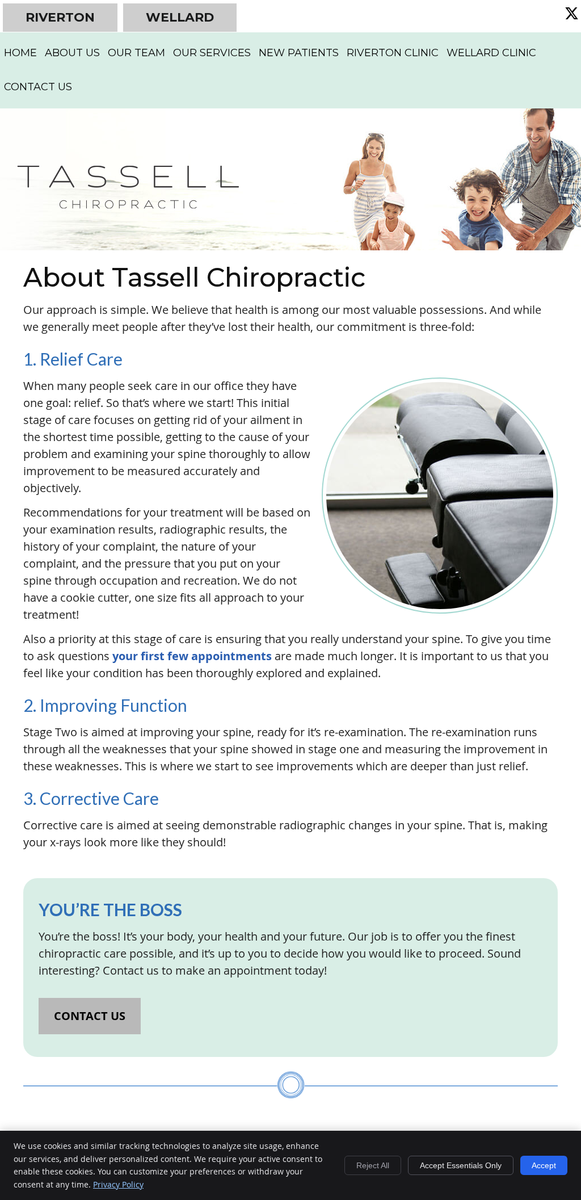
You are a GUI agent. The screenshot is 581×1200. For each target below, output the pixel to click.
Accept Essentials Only (461, 1165)
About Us (72, 53)
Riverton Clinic (393, 53)
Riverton (60, 17)
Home (20, 53)
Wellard (180, 17)
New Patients (299, 53)
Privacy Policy (118, 1184)
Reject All (372, 1165)
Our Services (212, 53)
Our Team (136, 53)
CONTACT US (89, 1015)
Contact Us (38, 87)
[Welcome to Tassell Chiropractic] (128, 204)
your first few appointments (192, 656)
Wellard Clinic (491, 53)
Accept (544, 1165)
